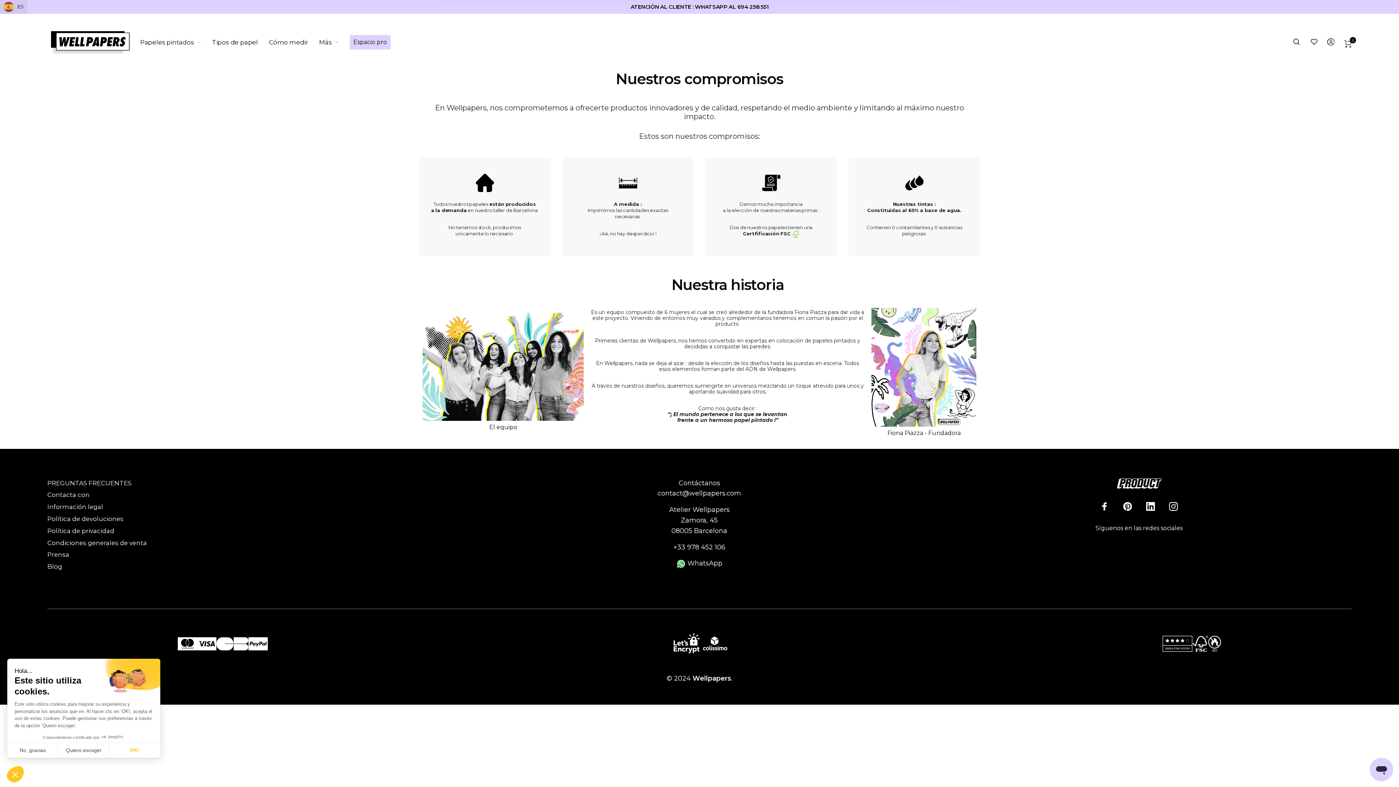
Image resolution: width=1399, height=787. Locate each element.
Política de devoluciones (85, 518)
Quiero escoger (84, 750)
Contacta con (68, 494)
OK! (135, 750)
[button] (15, 774)
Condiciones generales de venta (97, 543)
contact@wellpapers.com (699, 493)
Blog (54, 566)
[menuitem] (176, 42)
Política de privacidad (80, 531)
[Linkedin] (1150, 506)
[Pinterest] (1127, 506)
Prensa (58, 554)
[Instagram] (1173, 506)
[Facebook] (1104, 506)
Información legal (75, 506)
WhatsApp (704, 563)
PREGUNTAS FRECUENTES (89, 483)
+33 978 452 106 (699, 547)
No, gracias (33, 750)
